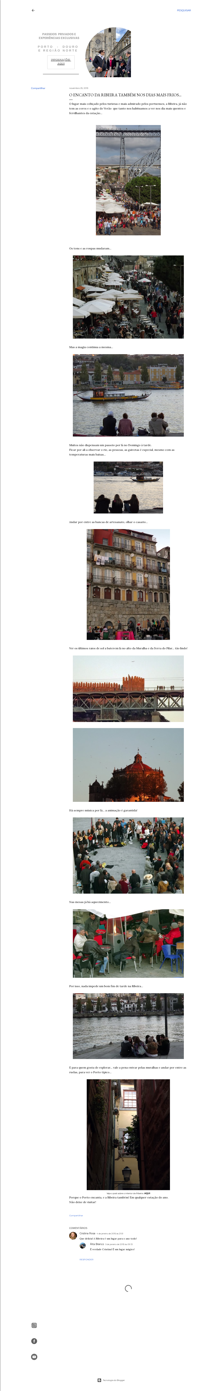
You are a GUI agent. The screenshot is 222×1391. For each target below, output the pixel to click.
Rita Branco (97, 1244)
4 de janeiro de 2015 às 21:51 (110, 1233)
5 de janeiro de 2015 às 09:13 (119, 1244)
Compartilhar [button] (38, 88)
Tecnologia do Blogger (114, 1380)
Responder (86, 1259)
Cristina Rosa (87, 1233)
